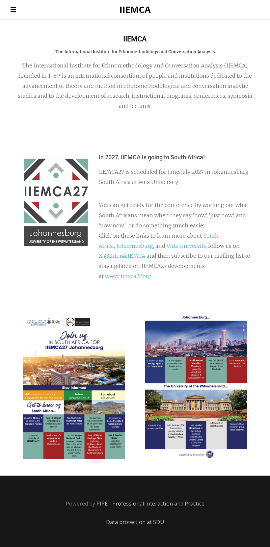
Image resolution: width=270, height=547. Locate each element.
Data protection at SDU (135, 522)
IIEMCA (135, 9)
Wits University (186, 246)
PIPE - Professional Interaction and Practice (150, 503)
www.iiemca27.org (128, 276)
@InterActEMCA (124, 255)
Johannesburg (134, 246)
